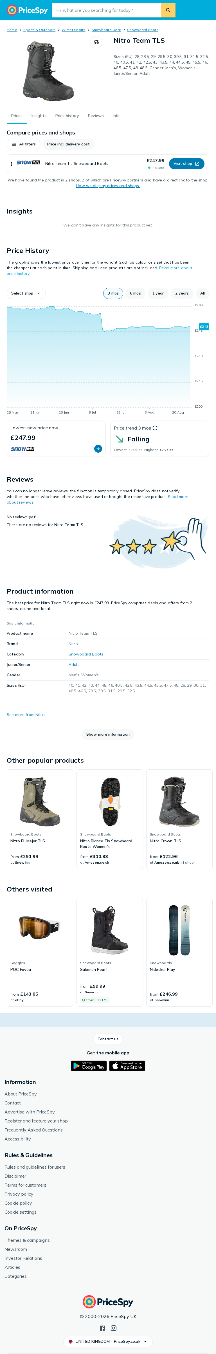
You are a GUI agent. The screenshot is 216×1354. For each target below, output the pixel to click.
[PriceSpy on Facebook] (102, 1327)
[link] (40, 819)
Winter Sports (73, 30)
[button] (23, 144)
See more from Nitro (26, 714)
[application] (108, 360)
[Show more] (11, 163)
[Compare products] (96, 42)
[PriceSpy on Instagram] (113, 1327)
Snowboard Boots (142, 30)
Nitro (73, 643)
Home (12, 30)
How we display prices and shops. (108, 185)
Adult (74, 664)
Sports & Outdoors (39, 30)
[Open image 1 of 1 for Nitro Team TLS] (48, 71)
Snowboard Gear (106, 30)
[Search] (168, 10)
